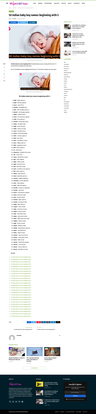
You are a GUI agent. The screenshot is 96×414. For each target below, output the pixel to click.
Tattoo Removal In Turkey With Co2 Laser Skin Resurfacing (79, 52)
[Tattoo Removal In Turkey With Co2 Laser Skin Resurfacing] (67, 52)
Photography (66, 101)
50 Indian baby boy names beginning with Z (21, 316)
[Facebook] (4, 67)
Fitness (65, 83)
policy (79, 399)
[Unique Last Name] (19, 3)
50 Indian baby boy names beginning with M (21, 285)
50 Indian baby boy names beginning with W (21, 309)
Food (65, 85)
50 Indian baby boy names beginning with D (21, 264)
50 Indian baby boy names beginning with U (21, 304)
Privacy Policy (78, 411)
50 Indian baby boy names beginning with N (21, 287)
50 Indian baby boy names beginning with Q (21, 295)
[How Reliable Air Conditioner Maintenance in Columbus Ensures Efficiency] (67, 26)
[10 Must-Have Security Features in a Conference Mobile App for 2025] (67, 35)
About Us (57, 411)
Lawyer (65, 93)
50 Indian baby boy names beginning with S (21, 299)
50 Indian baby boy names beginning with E (21, 266)
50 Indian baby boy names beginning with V (21, 306)
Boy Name (11, 11)
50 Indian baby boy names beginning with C (21, 261)
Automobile (66, 64)
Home (34, 3)
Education (56, 3)
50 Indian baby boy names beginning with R (21, 297)
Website (65, 112)
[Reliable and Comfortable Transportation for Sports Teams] (67, 44)
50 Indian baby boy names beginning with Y (21, 313)
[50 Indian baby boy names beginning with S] (34, 42)
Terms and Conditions (70, 411)
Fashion (65, 78)
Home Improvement (68, 89)
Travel (83, 3)
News (65, 97)
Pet (64, 99)
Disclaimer (62, 411)
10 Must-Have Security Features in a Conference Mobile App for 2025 (78, 35)
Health (69, 3)
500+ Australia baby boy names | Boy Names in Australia (33, 359)
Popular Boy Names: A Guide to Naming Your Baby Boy (16, 358)
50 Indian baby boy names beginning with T (21, 302)
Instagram (66, 91)
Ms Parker (14, 18)
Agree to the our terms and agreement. (75, 399)
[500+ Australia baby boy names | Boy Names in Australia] (35, 351)
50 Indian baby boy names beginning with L (21, 283)
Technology (77, 3)
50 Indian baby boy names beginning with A (21, 257)
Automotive (66, 66)
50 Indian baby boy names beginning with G (21, 271)
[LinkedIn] (4, 74)
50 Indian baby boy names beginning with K (21, 280)
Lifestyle (63, 3)
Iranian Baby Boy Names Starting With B (50, 358)
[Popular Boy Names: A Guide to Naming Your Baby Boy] (17, 351)
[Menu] (7, 3)
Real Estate (66, 103)
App (65, 62)
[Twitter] (4, 70)
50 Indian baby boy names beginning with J (21, 278)
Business (40, 3)
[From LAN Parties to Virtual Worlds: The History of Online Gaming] (39, 384)
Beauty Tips (66, 68)
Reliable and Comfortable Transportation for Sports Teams (78, 44)
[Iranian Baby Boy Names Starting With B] (52, 351)
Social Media (66, 106)
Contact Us (85, 411)
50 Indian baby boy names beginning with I (21, 276)
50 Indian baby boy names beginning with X (21, 311)
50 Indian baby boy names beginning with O (21, 290)
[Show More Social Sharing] (38, 22)
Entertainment (48, 3)
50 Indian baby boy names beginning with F (21, 269)
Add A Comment (34, 368)
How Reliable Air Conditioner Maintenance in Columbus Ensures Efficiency (79, 27)
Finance (65, 81)
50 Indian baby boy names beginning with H (21, 273)
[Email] (4, 80)
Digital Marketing (67, 72)
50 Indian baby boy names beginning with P (21, 292)
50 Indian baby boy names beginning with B (21, 259)
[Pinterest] (4, 77)
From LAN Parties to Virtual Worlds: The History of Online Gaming (51, 384)
